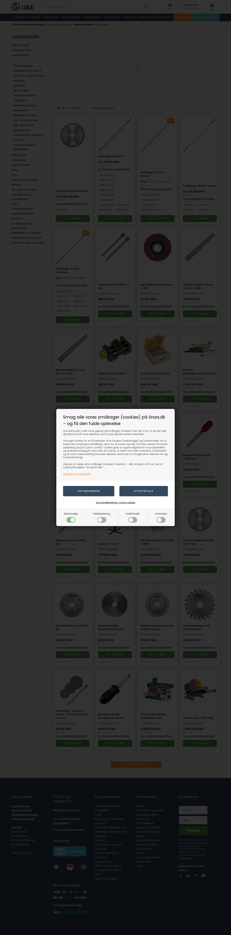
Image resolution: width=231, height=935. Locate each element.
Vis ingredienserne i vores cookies (115, 502)
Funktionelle (133, 513)
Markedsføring (101, 513)
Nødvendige (71, 513)
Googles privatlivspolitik (76, 474)
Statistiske (161, 513)
